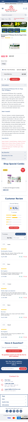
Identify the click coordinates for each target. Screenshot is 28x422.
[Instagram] (14, 411)
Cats (3, 399)
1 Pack (4, 63)
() (21, 256)
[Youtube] (21, 411)
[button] (24, 417)
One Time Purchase (9, 69)
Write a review (14, 227)
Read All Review (20, 234)
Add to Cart (15, 79)
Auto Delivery (8, 74)
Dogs (6, 19)
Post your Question (14, 350)
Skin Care (10, 19)
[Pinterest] (17, 411)
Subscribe (22, 368)
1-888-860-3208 (22, 1)
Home (3, 19)
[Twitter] (10, 411)
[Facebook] (7, 411)
